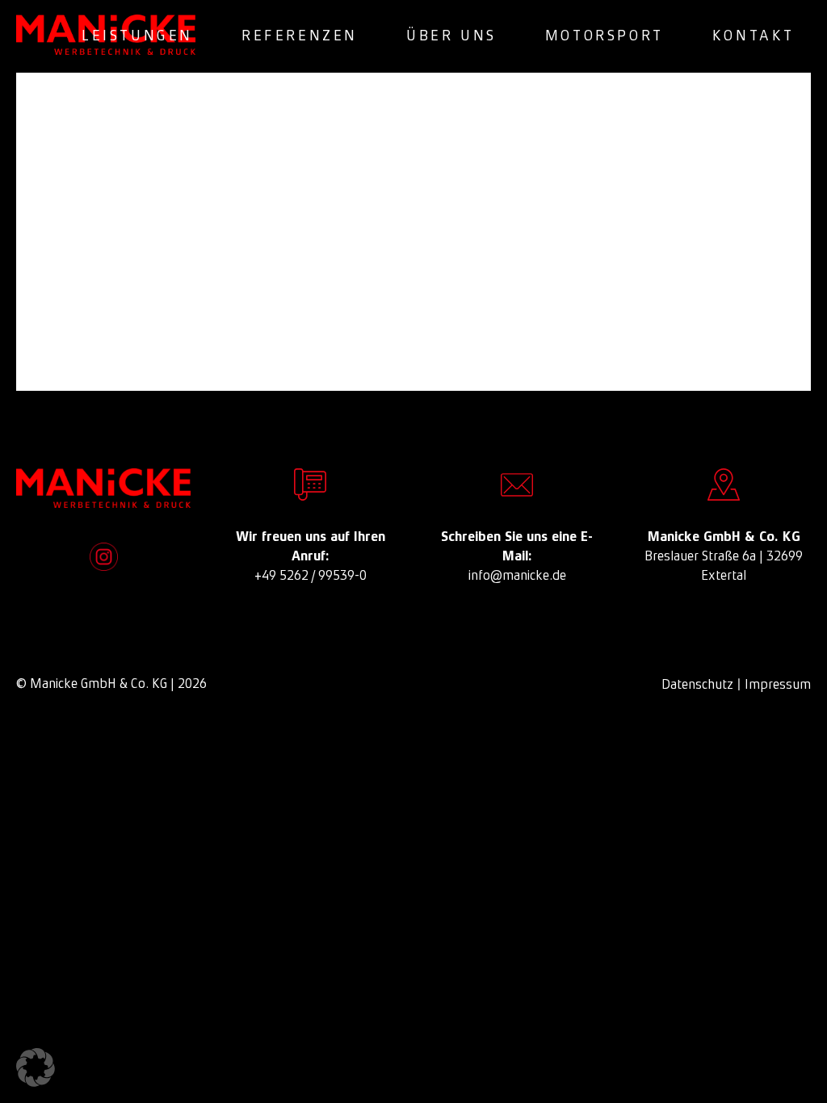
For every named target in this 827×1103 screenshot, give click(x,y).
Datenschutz (697, 684)
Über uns (451, 35)
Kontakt (753, 35)
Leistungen (137, 35)
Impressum (778, 684)
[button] (35, 1067)
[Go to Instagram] (104, 557)
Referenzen (299, 35)
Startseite (433, 308)
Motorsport (604, 35)
